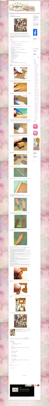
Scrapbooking (11, 339)
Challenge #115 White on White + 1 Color (36, 73)
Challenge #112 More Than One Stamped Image (36, 104)
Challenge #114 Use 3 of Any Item (36, 81)
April (35, 72)
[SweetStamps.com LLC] (35, 35)
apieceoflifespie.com (13, 351)
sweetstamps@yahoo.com (36, 19)
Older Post (29, 364)
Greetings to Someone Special (36, 107)
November (35, 65)
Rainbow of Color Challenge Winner (36, 82)
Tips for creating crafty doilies (36, 108)
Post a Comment (13, 362)
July (35, 69)
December (35, 64)
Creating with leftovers (36, 76)
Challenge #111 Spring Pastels (36, 112)
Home (20, 364)
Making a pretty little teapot (36, 79)
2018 (34, 60)
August (35, 68)
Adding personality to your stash (36, 89)
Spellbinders (12, 360)
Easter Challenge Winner (36, 113)
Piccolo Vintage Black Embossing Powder (16, 45)
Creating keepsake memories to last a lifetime (36, 84)
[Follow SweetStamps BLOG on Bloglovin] (36, 49)
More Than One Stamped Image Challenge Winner (36, 93)
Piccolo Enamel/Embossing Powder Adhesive (16, 43)
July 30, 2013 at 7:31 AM (14, 361)
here (34, 23)
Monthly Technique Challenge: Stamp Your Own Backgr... (36, 96)
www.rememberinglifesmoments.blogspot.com (21, 330)
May (35, 71)
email (36, 54)
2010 (34, 121)
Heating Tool (12, 46)
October (35, 66)
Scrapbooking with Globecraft (36, 78)
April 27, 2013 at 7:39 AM (14, 344)
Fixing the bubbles (36, 102)
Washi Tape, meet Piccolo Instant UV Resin (36, 100)
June (35, 70)
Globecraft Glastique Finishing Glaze (15, 41)
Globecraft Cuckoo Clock (14, 40)
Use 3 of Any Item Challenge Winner (36, 75)
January (35, 118)
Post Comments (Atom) (15, 365)
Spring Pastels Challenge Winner (36, 106)
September (35, 67)
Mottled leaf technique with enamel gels (36, 86)
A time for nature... (36, 101)
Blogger (27, 398)
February (35, 117)
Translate (35, 39)
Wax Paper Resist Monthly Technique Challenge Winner (36, 98)
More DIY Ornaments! (35, 115)
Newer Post (11, 364)
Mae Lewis (12, 342)
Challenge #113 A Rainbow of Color (36, 91)
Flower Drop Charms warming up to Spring (36, 111)
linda (11, 346)
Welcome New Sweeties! (36, 88)
